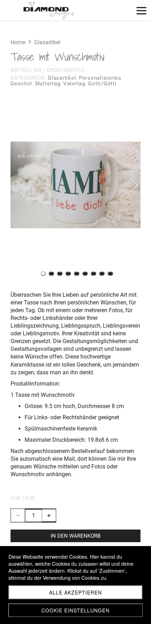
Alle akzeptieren (75, 592)
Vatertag (74, 83)
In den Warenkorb (75, 536)
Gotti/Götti (102, 83)
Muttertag (47, 83)
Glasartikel (62, 78)
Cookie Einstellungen (75, 610)
